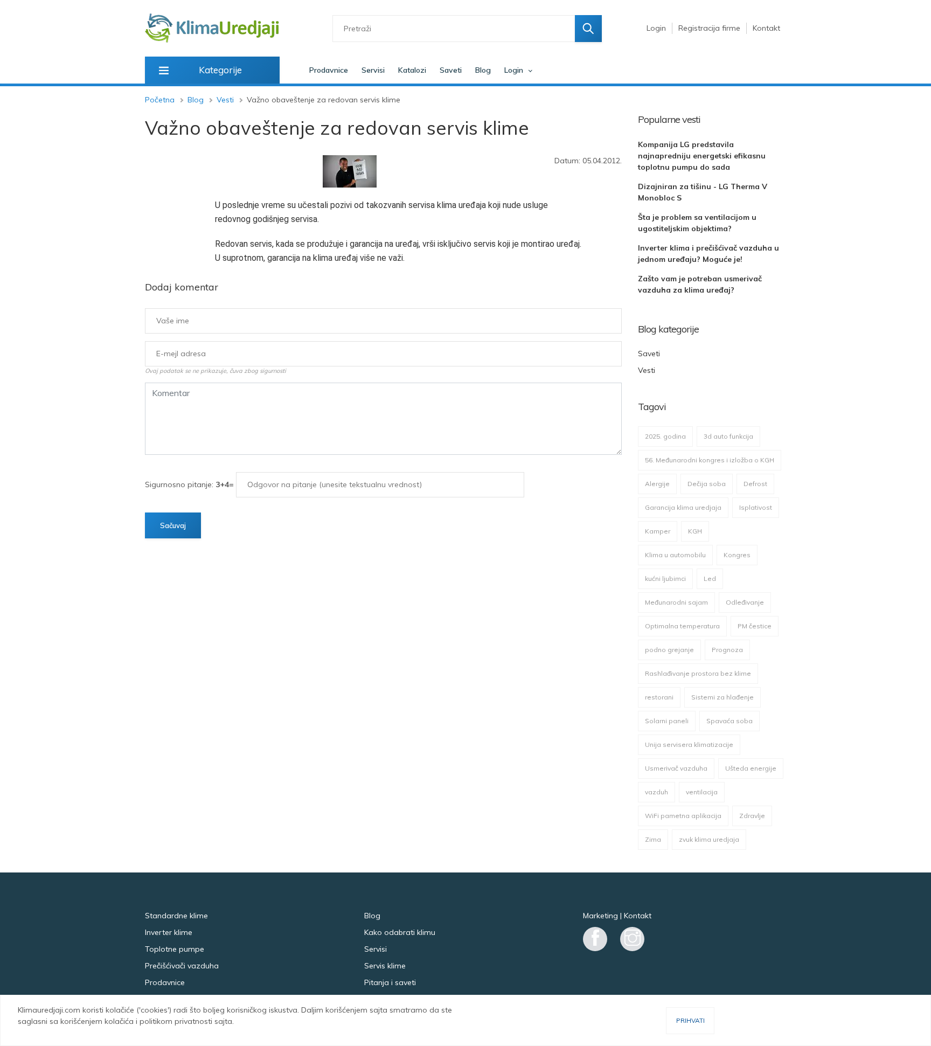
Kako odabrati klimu (399, 932)
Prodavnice (328, 70)
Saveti (451, 70)
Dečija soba (706, 484)
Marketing (600, 915)
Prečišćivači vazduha (182, 966)
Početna (160, 100)
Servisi (373, 70)
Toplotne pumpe (174, 949)
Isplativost (755, 507)
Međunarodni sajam (676, 602)
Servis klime (385, 966)
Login (656, 28)
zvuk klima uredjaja (709, 839)
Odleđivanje (745, 602)
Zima (653, 839)
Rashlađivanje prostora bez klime (698, 673)
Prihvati (690, 1020)
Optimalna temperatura (682, 626)
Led (710, 578)
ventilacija (702, 792)
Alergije (657, 484)
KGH (695, 531)
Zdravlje (752, 816)
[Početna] (212, 28)
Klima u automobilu (675, 555)
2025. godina (665, 436)
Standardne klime (176, 915)
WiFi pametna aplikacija (683, 816)
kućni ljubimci (665, 578)
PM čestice (755, 626)
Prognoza (727, 650)
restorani (659, 697)
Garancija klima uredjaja (683, 507)
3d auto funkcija (728, 436)
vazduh (656, 792)
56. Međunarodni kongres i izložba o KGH (709, 460)
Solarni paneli (667, 721)
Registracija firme (709, 28)
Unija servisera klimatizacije (689, 744)
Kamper (657, 531)
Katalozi (412, 70)
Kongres (737, 555)
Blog (483, 70)
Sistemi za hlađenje (722, 697)
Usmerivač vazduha (676, 768)
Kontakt (766, 28)
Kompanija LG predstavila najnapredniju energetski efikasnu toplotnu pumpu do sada (702, 156)
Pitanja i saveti (390, 982)
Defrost (755, 484)
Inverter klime (168, 932)
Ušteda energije (750, 768)
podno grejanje (669, 650)
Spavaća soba (729, 721)
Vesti (225, 100)
